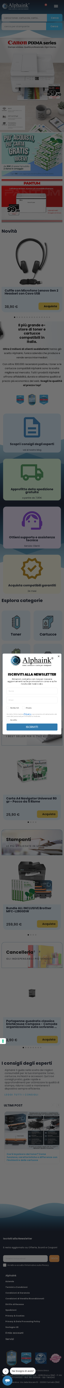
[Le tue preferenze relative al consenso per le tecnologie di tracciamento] (3, 1041)
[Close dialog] (58, 656)
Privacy (27, 714)
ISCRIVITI (32, 726)
